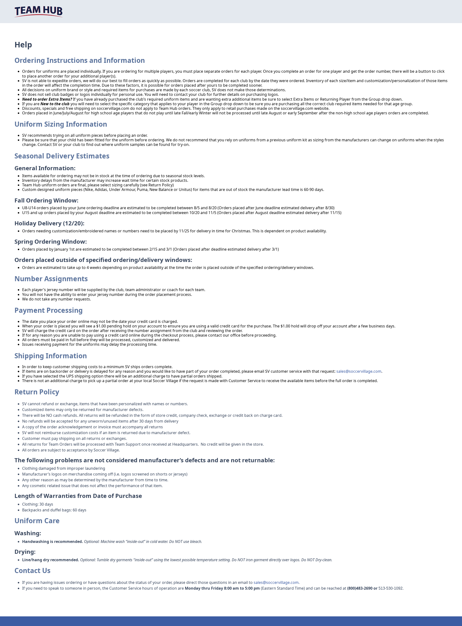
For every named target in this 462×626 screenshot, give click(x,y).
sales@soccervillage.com (358, 371)
